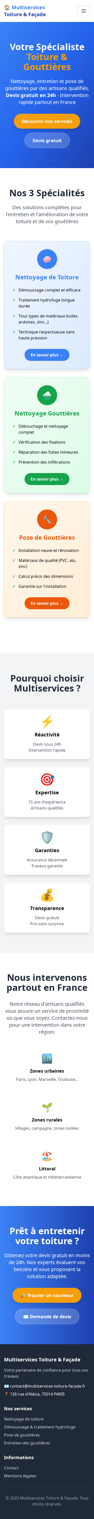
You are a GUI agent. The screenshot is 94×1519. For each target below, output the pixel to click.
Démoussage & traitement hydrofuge (39, 1427)
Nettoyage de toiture (24, 1419)
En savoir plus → (47, 355)
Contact (11, 1468)
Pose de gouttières (22, 1435)
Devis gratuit (47, 140)
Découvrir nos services (47, 121)
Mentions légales (20, 1476)
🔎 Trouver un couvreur (47, 1295)
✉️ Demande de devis (47, 1316)
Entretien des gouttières (27, 1443)
